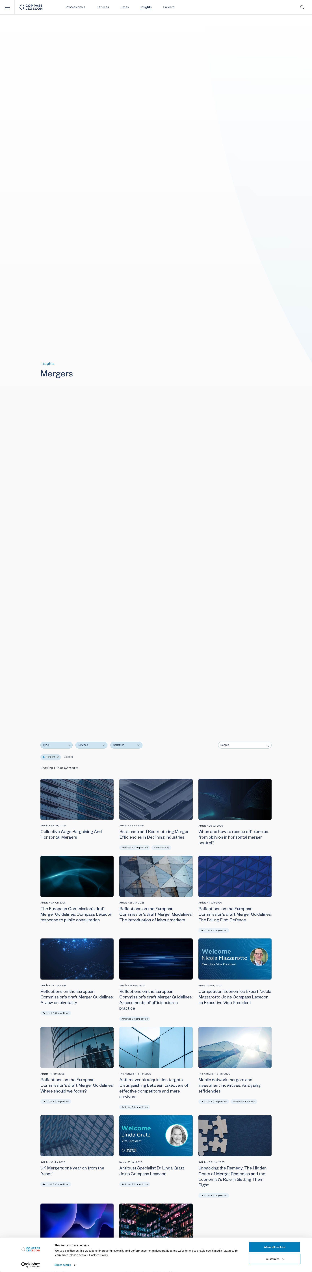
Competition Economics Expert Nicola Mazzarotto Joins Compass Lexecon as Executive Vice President (234, 998)
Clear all (68, 757)
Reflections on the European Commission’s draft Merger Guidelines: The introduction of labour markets (155, 915)
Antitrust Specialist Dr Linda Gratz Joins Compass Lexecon (151, 1172)
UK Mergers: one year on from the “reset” (72, 1172)
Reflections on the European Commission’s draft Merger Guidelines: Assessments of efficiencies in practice (155, 1001)
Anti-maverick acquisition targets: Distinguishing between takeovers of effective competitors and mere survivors (153, 1089)
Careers (168, 7)
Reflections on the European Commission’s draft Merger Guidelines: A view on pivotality (77, 998)
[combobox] (89, 745)
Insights (146, 7)
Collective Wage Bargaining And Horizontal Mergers (71, 835)
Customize (272, 1258)
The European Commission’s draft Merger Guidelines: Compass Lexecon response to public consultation (76, 915)
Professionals (75, 7)
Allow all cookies (274, 1247)
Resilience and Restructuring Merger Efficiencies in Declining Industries (153, 835)
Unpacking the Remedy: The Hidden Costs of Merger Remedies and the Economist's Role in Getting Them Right (232, 1177)
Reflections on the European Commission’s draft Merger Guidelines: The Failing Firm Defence (235, 915)
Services (103, 7)
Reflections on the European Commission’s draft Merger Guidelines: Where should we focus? (77, 1086)
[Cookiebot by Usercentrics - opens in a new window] (30, 1265)
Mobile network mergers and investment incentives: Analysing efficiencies (229, 1086)
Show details (63, 1264)
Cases (124, 7)
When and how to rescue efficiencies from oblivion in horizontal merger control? (233, 838)
